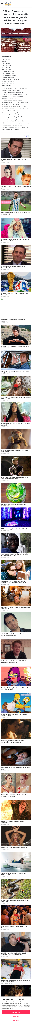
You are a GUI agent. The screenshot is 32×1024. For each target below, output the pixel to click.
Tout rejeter (16, 1020)
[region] (16, 1010)
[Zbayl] (8, 3)
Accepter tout (16, 1012)
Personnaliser (16, 1016)
